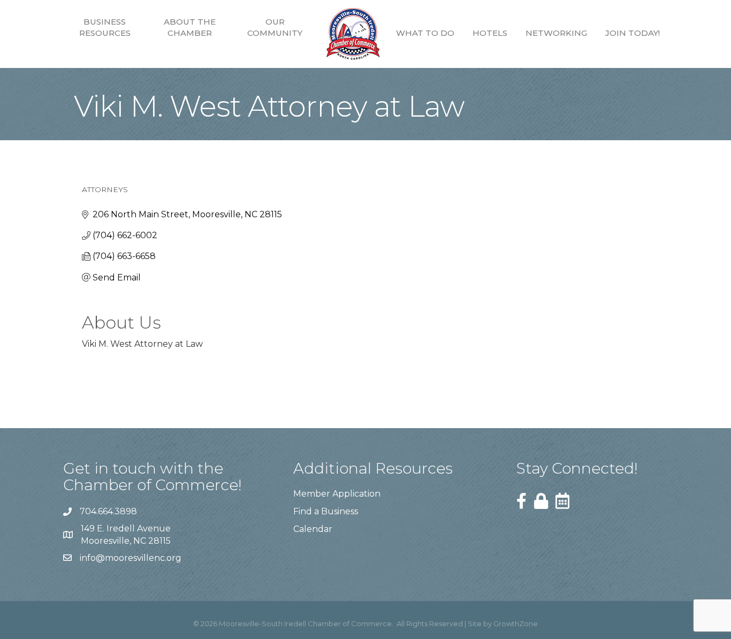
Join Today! (632, 33)
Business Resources (105, 27)
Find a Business (325, 511)
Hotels (490, 33)
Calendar (312, 529)
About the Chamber (190, 27)
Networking (556, 33)
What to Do (425, 33)
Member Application (336, 494)
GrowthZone (515, 623)
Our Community (274, 27)
